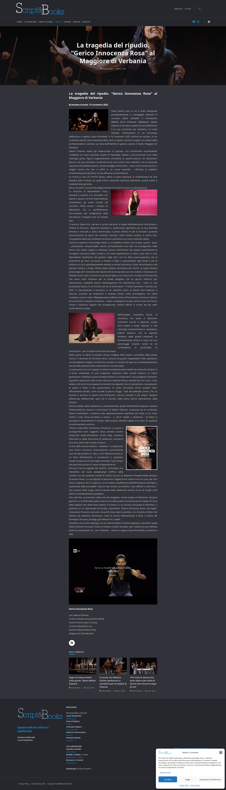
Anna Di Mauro (76, 688)
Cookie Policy (184, 785)
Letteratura (30, 21)
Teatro (58, 21)
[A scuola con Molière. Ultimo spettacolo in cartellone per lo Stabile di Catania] (113, 666)
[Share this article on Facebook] (72, 643)
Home (19, 21)
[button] (220, 752)
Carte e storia (45, 21)
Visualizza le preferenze (210, 779)
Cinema (67, 21)
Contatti (188, 9)
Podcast (86, 21)
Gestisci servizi (165, 772)
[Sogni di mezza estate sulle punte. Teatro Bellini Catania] (82, 666)
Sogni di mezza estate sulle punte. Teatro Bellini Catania (82, 680)
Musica (76, 21)
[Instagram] (198, 21)
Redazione (178, 9)
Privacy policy (195, 785)
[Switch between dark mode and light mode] (208, 21)
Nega (187, 779)
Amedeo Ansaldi (107, 69)
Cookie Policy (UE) (38, 783)
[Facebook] (194, 21)
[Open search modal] (199, 8)
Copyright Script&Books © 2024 (59, 783)
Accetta (168, 779)
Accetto (113, 575)
